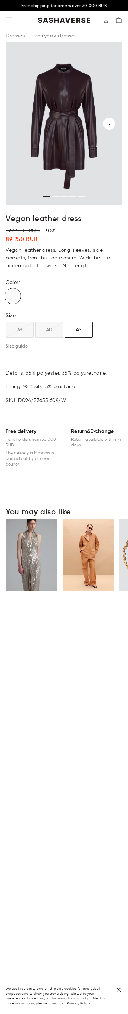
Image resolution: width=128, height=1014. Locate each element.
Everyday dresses (55, 35)
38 (19, 329)
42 (78, 329)
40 (49, 329)
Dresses (15, 35)
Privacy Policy (78, 1003)
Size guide (17, 346)
